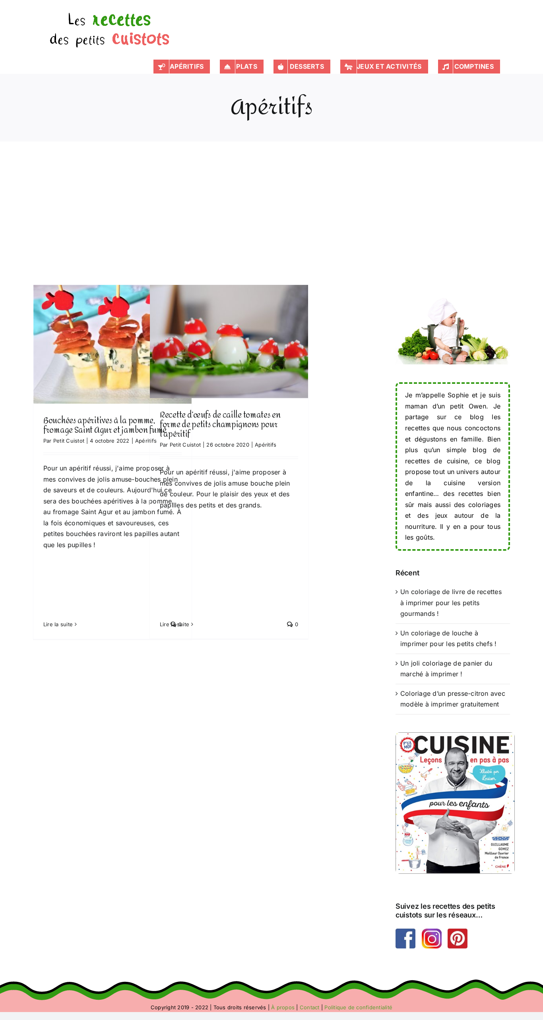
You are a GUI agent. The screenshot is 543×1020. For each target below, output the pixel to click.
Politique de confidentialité (358, 1007)
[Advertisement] (271, 225)
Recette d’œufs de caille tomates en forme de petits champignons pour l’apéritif (229, 338)
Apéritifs (112, 364)
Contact (310, 1007)
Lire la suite (58, 624)
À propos (283, 1007)
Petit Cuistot (68, 440)
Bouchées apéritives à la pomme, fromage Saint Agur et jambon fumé (112, 340)
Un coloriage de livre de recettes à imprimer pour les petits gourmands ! (451, 602)
